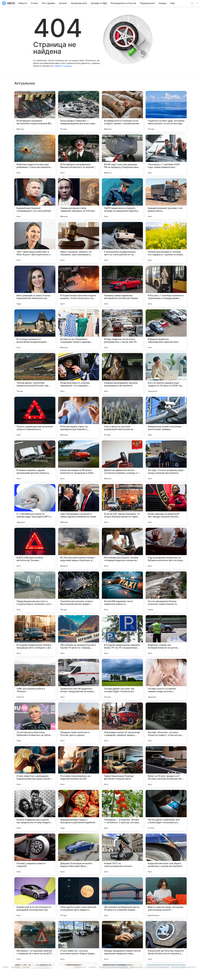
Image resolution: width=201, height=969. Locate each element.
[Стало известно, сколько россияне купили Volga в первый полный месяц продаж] (78, 941)
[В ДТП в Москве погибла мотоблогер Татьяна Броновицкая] (34, 548)
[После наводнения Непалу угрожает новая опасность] (166, 591)
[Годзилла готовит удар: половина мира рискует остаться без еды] (166, 111)
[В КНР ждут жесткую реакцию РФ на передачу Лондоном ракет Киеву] (122, 155)
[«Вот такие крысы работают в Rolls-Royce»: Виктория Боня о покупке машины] (34, 242)
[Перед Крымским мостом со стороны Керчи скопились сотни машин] (34, 591)
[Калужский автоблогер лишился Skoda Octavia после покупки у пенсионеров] (166, 941)
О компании (15, 967)
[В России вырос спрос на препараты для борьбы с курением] (78, 417)
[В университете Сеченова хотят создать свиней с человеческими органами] (122, 111)
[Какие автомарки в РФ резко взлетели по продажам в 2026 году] (78, 460)
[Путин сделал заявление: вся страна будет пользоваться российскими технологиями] (166, 810)
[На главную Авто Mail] (10, 3)
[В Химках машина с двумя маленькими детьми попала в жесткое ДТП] (34, 460)
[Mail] (4, 3)
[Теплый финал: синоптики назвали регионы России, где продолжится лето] (34, 373)
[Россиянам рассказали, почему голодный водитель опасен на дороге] (122, 548)
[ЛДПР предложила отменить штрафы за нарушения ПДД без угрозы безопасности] (122, 198)
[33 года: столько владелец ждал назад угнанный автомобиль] (166, 460)
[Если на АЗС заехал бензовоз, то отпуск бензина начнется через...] (122, 504)
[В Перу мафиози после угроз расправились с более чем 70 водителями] (122, 329)
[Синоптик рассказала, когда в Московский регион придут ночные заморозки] (78, 591)
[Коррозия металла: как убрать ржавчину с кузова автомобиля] (166, 854)
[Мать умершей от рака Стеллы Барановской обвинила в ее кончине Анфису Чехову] (34, 286)
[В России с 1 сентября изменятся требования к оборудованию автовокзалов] (166, 286)
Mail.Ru (5, 967)
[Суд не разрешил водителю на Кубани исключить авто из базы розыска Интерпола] (166, 548)
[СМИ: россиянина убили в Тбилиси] (34, 679)
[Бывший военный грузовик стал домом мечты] (166, 198)
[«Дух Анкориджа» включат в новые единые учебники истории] (78, 504)
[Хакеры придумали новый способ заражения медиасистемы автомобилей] (122, 941)
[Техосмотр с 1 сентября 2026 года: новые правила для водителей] (166, 155)
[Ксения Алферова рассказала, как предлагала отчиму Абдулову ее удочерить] (34, 810)
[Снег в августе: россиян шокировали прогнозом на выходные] (122, 417)
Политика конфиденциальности (183, 967)
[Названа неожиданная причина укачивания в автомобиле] (122, 373)
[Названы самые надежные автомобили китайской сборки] (122, 286)
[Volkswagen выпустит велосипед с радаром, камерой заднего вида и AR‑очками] (122, 723)
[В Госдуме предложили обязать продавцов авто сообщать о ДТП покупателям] (34, 635)
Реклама (25, 967)
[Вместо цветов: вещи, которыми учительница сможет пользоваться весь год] (166, 897)
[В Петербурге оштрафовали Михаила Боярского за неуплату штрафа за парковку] (78, 155)
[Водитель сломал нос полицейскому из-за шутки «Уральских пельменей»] (166, 635)
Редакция (92, 967)
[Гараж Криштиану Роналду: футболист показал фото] (122, 766)
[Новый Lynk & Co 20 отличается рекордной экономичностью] (34, 897)
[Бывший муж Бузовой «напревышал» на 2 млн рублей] (34, 198)
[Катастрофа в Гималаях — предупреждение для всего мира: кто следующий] (78, 111)
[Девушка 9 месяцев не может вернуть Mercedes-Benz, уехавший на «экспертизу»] (78, 854)
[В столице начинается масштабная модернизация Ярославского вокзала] (34, 329)
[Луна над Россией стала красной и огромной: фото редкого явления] (78, 897)
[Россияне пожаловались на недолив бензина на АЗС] (78, 766)
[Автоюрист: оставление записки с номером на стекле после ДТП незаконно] (34, 941)
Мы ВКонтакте (80, 967)
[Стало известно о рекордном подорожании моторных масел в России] (34, 766)
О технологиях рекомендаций (157, 967)
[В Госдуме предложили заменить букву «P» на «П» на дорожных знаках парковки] (122, 635)
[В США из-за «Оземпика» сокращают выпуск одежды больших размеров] (78, 329)
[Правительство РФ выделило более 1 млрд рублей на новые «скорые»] (78, 679)
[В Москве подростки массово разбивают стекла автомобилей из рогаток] (34, 155)
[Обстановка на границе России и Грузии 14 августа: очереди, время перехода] (78, 635)
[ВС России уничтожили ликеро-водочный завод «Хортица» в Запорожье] (78, 548)
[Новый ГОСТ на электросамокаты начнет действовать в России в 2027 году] (122, 854)
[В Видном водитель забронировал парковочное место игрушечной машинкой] (166, 329)
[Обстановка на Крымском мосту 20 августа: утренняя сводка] (122, 897)
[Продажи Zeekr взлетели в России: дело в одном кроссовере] (78, 723)
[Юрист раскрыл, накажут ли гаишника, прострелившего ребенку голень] (78, 242)
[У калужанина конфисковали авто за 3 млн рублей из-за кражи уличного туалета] (122, 242)
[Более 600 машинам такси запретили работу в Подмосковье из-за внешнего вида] (122, 591)
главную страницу (63, 66)
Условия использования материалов (113, 967)
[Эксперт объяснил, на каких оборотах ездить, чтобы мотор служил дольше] (166, 723)
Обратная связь (136, 967)
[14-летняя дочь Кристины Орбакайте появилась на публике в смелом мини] (34, 723)
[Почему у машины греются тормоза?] (34, 854)
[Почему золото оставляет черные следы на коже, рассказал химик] (166, 679)
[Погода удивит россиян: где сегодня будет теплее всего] (122, 679)
